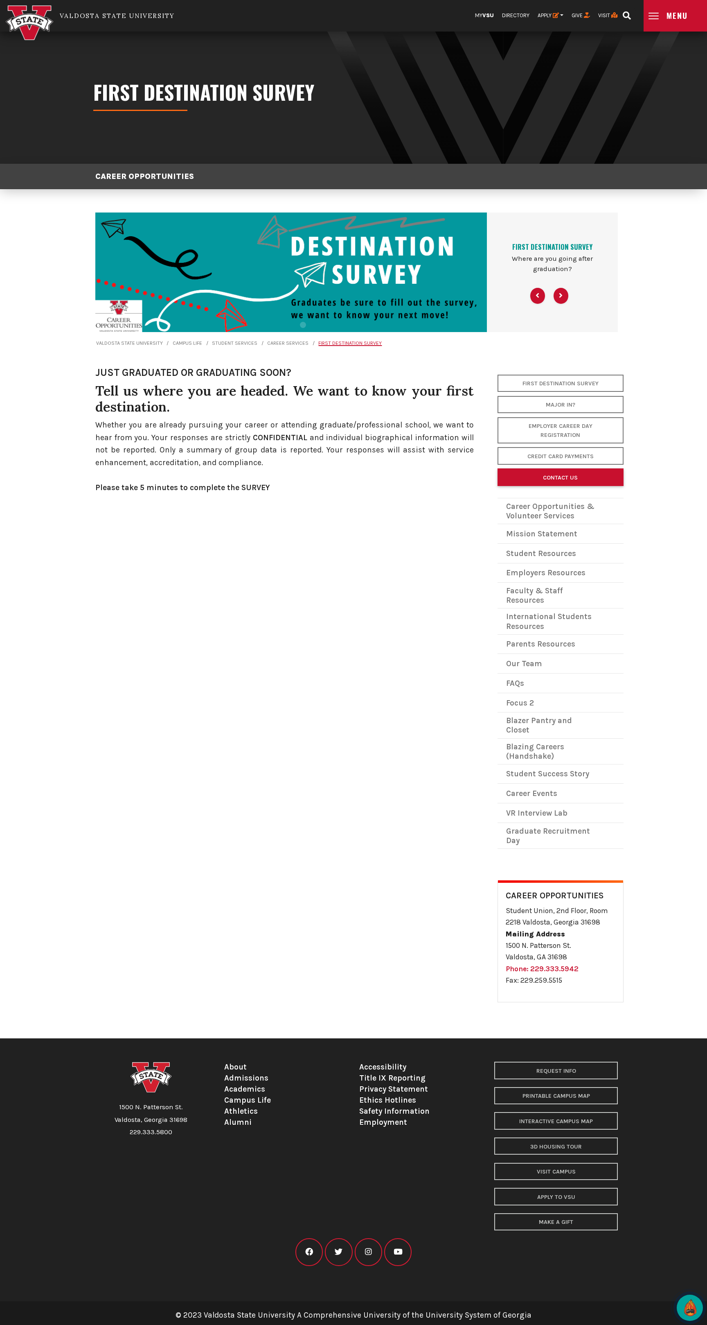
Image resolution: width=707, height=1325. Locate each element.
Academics (244, 1089)
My (484, 15)
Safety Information (394, 1111)
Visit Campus (556, 1171)
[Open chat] (690, 1308)
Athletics (241, 1111)
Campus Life (187, 343)
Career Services (287, 343)
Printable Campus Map (556, 1095)
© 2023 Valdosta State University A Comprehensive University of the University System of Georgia (353, 1315)
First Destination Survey (350, 343)
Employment (383, 1122)
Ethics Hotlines (387, 1100)
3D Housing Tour (556, 1146)
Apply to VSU (556, 1197)
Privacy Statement (393, 1089)
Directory (515, 15)
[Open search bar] (626, 13)
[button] (537, 295)
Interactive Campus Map (556, 1121)
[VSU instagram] (368, 1252)
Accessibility (382, 1067)
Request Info (556, 1070)
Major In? (560, 404)
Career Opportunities (144, 176)
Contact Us (560, 477)
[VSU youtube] (398, 1252)
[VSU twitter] (338, 1252)
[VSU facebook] (309, 1252)
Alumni (238, 1122)
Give (578, 15)
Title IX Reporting (392, 1078)
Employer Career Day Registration (560, 431)
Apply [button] (545, 15)
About (235, 1067)
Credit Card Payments (560, 456)
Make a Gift (556, 1222)
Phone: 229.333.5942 (542, 969)
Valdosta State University (129, 343)
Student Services (234, 343)
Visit (604, 15)
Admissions (246, 1078)
